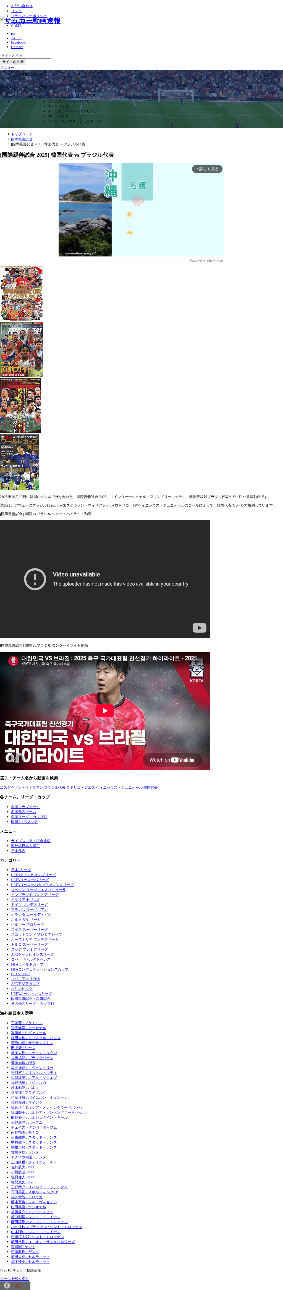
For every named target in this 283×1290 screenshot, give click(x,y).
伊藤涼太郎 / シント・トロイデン (37, 1237)
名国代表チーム (23, 812)
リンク (16, 11)
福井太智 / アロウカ (27, 1197)
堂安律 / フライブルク (28, 1092)
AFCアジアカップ (25, 984)
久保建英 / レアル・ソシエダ (34, 1078)
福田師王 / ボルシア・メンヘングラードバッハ (48, 1112)
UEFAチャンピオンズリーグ (33, 875)
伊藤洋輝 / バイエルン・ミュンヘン (39, 1097)
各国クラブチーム (25, 807)
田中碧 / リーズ (23, 1048)
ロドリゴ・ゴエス (80, 787)
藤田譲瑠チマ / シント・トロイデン (39, 1222)
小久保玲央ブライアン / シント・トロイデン (46, 1227)
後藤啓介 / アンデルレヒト (32, 1212)
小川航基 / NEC (23, 1172)
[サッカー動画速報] (30, 20)
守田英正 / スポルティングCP (34, 1192)
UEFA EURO (20, 974)
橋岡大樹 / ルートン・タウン (34, 1053)
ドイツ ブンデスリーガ (29, 905)
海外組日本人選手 (25, 846)
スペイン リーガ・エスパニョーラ (38, 890)
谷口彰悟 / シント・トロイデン (36, 1217)
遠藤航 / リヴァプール (28, 1033)
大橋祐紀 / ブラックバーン (32, 1058)
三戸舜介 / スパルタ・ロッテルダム (39, 1187)
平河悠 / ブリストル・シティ (34, 1073)
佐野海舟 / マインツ (27, 1102)
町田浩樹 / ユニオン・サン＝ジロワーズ (43, 1242)
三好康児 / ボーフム (27, 1122)
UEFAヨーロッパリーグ (30, 880)
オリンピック (22, 989)
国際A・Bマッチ (24, 822)
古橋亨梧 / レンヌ (25, 1152)
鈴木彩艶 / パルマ (25, 1088)
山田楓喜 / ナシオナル (28, 1207)
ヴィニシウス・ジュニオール (119, 787)
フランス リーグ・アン (29, 910)
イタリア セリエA (25, 900)
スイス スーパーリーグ (29, 929)
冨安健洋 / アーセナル (28, 1028)
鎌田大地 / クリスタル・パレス (36, 1038)
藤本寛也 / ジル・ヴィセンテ (34, 1202)
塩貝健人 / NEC (23, 1177)
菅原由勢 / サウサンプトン (32, 1043)
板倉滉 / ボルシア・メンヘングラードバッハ (46, 1107)
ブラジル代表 (54, 787)
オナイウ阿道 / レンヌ (28, 1157)
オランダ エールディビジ (31, 915)
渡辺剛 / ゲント (23, 1247)
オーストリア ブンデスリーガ (35, 939)
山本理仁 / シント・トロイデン (36, 1232)
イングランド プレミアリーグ (35, 895)
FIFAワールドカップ (27, 964)
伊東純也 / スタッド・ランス (34, 1137)
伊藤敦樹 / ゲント (25, 1252)
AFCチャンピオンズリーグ (32, 954)
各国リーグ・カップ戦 (29, 817)
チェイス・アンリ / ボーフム (34, 1127)
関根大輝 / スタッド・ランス (34, 1147)
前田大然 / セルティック (30, 1257)
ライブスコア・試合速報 (31, 841)
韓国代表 (150, 787)
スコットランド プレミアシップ (36, 934)
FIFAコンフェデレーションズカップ (40, 969)
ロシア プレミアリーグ (29, 949)
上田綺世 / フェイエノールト (34, 1162)
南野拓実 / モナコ (25, 1132)
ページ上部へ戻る (14, 1279)
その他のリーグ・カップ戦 (32, 1003)
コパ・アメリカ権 (25, 979)
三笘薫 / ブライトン (27, 1023)
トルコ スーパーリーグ (29, 944)
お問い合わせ (22, 6)
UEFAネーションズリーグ (31, 994)
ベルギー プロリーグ (27, 924)
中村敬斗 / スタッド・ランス (34, 1142)
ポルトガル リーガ (26, 919)
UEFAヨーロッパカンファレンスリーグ (42, 885)
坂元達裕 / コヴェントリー (32, 1068)
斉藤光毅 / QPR (23, 1063)
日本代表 (18, 851)
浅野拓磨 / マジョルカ (28, 1083)
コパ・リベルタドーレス (31, 959)
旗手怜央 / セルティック (30, 1262)
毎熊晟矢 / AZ (22, 1182)
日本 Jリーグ (21, 870)
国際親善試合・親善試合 (31, 999)
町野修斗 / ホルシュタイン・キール (39, 1117)
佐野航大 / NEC (23, 1167)
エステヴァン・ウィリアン (21, 787)
